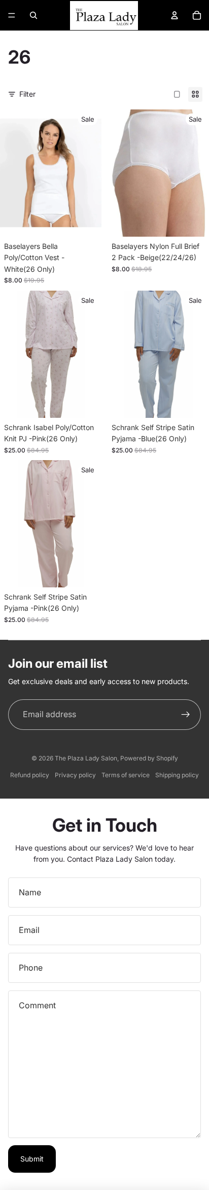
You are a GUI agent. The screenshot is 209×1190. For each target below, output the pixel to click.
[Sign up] (185, 714)
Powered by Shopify (149, 758)
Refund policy (29, 775)
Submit (32, 1158)
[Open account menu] (174, 15)
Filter (27, 94)
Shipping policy (177, 775)
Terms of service (125, 775)
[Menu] (11, 15)
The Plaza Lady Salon (86, 758)
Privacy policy (75, 775)
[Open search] (33, 15)
